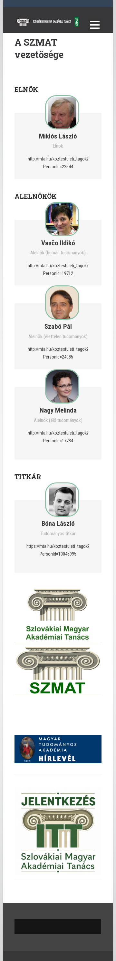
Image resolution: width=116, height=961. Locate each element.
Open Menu (95, 24)
